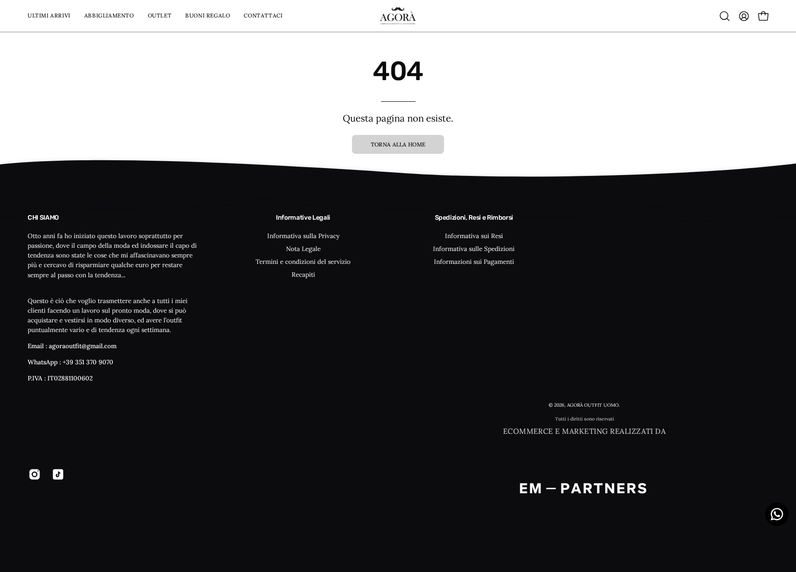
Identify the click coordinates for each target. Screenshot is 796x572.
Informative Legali (303, 218)
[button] (724, 16)
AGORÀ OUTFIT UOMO (593, 405)
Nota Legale (303, 249)
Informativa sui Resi (474, 236)
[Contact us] (777, 514)
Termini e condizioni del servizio (303, 261)
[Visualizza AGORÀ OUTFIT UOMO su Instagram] (33, 474)
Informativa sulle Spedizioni (474, 249)
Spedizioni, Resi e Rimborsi (474, 218)
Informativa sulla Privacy (303, 236)
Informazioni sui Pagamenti (474, 261)
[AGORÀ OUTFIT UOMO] (398, 16)
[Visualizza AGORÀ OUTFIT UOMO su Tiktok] (57, 474)
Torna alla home (398, 144)
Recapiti (303, 274)
